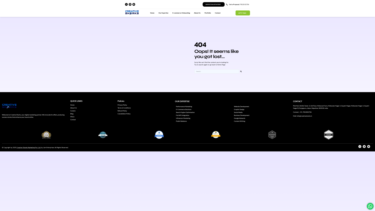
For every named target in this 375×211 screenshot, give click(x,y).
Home (152, 13)
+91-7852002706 (305, 112)
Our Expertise (163, 13)
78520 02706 (244, 4)
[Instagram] (126, 4)
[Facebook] (133, 4)
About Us (197, 13)
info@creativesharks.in (304, 116)
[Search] (241, 71)
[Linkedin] (130, 4)
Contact (218, 13)
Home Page (221, 64)
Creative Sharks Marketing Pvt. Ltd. (29, 147)
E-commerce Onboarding (181, 13)
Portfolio (208, 13)
